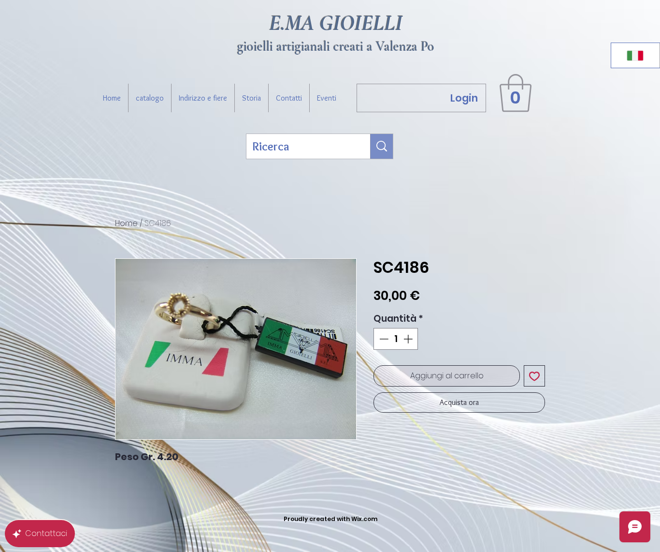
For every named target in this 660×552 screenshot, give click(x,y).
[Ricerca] (381, 146)
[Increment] (409, 338)
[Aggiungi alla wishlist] (534, 376)
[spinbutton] (396, 338)
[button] (515, 93)
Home (126, 223)
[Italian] (635, 55)
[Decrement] (383, 338)
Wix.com (364, 519)
